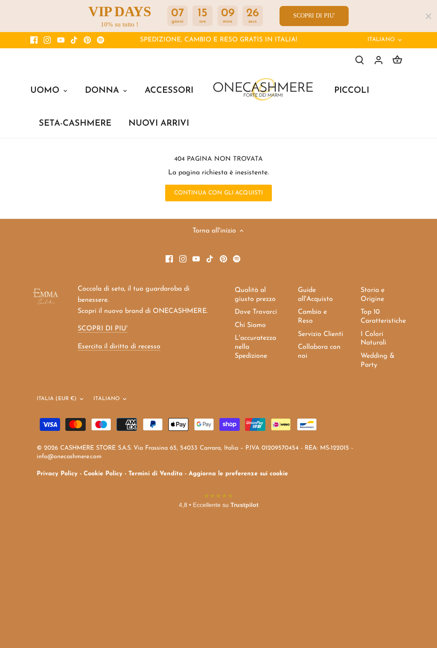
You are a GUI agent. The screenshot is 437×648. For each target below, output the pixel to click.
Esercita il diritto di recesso (119, 346)
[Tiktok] (74, 40)
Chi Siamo (250, 325)
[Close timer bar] (428, 16)
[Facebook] (34, 40)
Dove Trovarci (256, 312)
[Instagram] (47, 40)
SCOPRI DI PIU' (314, 15)
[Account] (378, 60)
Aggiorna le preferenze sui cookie (238, 474)
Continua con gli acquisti (218, 193)
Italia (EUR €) (57, 398)
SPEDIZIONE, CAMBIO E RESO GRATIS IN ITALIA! (218, 40)
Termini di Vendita (155, 474)
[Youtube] (60, 40)
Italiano (381, 39)
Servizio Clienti (320, 334)
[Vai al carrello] (397, 60)
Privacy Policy (57, 474)
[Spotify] (100, 40)
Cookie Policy (103, 474)
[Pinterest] (87, 40)
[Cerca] (359, 60)
